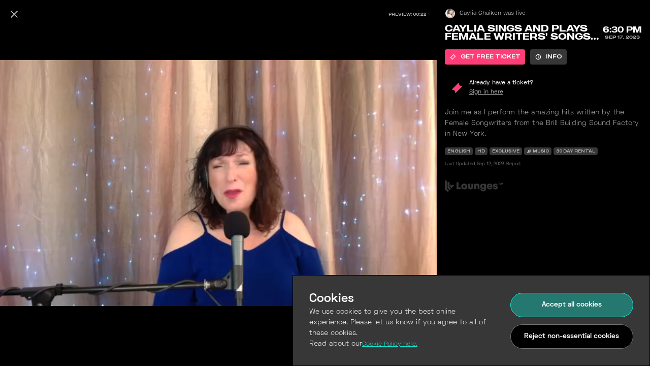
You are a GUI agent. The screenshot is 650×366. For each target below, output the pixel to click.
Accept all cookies (572, 304)
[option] (485, 57)
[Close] (14, 14)
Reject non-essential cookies (571, 336)
